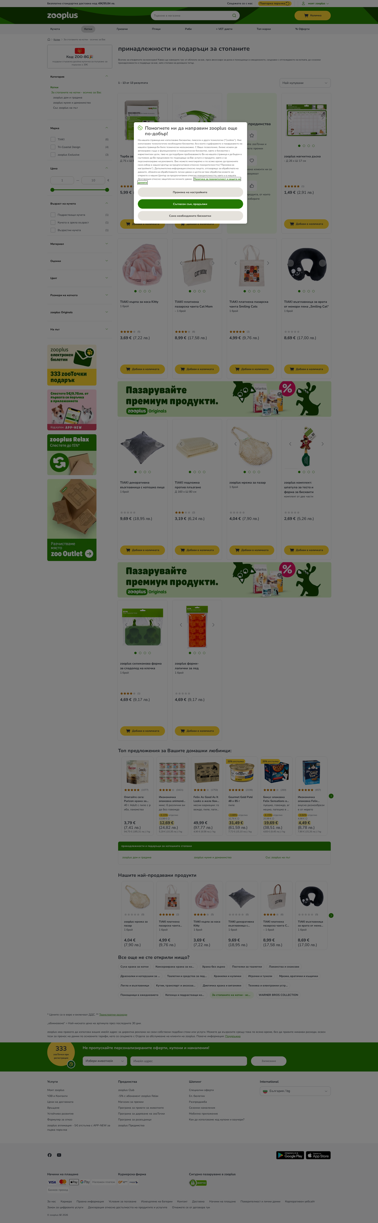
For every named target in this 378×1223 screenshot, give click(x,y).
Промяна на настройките (190, 192)
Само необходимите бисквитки (190, 216)
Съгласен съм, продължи (190, 204)
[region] (190, 173)
